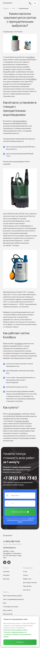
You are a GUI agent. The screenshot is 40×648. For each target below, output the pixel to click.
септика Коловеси (19, 121)
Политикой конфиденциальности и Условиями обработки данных (20, 520)
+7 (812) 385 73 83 (20, 478)
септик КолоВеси (14, 414)
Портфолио (27, 586)
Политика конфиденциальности (14, 632)
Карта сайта (7, 610)
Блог (4, 603)
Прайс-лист (27, 579)
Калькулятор (8, 614)
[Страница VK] (4, 562)
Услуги (25, 575)
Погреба (6, 575)
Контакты (26, 590)
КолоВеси (31, 57)
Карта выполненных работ (12, 596)
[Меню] (35, 3)
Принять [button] (20, 642)
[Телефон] (30, 3)
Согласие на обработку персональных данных (17, 636)
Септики (6, 571)
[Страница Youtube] (9, 562)
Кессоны (6, 579)
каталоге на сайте (22, 421)
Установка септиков (10, 607)
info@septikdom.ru (9, 547)
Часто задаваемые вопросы (13, 599)
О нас (25, 571)
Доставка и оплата (30, 582)
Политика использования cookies (15, 630)
